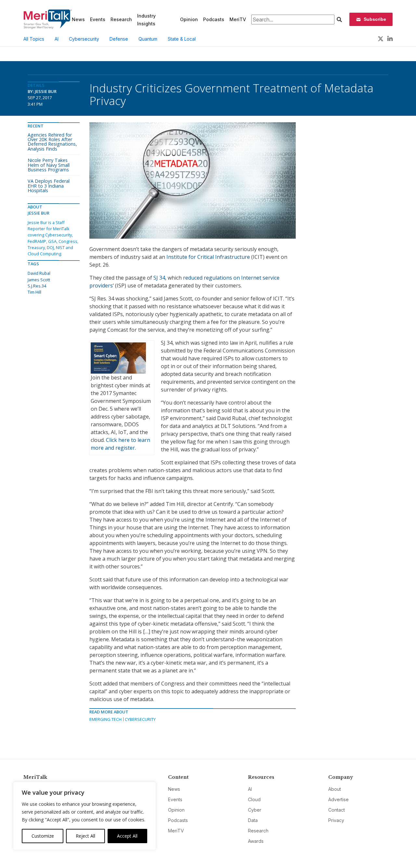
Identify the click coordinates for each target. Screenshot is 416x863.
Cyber (254, 810)
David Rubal (39, 273)
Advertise (338, 799)
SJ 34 (159, 277)
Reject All (85, 836)
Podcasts (213, 19)
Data (253, 820)
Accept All (127, 836)
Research (121, 19)
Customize (43, 836)
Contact (336, 810)
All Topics (33, 39)
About (334, 789)
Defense (119, 39)
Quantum (147, 39)
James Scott (39, 280)
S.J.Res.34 (37, 286)
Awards (256, 841)
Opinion (189, 19)
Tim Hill (34, 292)
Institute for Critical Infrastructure (208, 256)
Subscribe (375, 19)
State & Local (182, 39)
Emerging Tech (105, 719)
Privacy (336, 820)
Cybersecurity (84, 39)
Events (97, 19)
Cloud (254, 799)
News (78, 19)
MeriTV (237, 19)
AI (56, 39)
